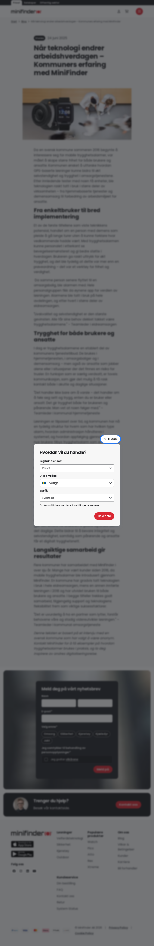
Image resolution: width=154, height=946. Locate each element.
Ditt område (48, 476)
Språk (44, 490)
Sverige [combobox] (53, 483)
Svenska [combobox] (48, 498)
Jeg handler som (51, 461)
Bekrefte (104, 516)
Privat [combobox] (46, 468)
